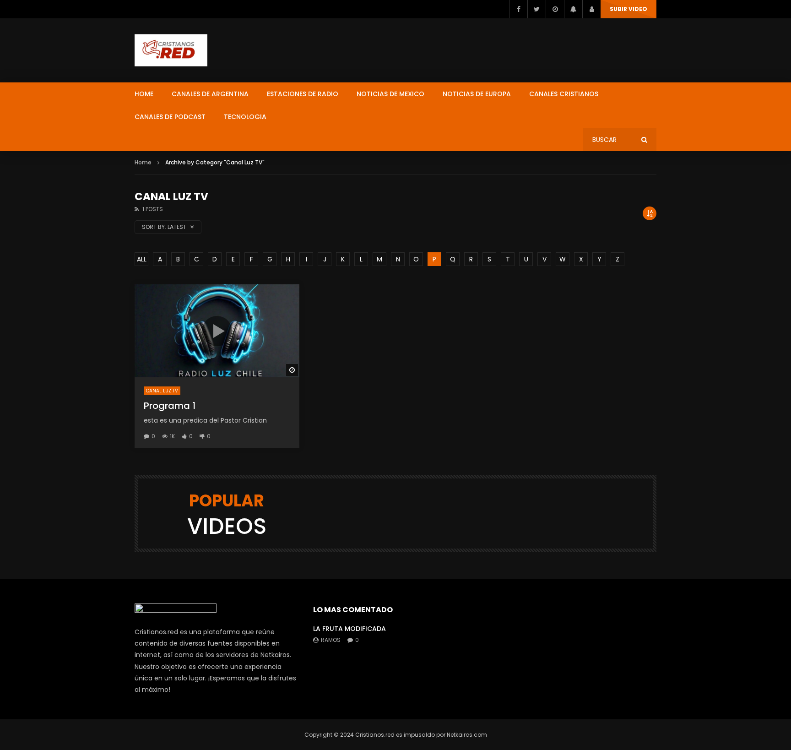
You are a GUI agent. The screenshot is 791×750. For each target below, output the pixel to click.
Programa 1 (169, 405)
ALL (141, 259)
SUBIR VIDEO (628, 9)
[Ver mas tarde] (555, 9)
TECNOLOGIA (245, 116)
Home (143, 162)
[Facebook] (518, 9)
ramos (331, 640)
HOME (144, 93)
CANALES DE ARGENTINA (210, 93)
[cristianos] (171, 50)
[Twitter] (536, 9)
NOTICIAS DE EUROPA (477, 93)
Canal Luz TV (162, 390)
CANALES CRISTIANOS (563, 93)
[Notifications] (573, 9)
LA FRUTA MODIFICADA (349, 628)
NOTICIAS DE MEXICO (390, 93)
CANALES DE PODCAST (170, 116)
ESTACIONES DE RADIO (302, 93)
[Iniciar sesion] (591, 9)
